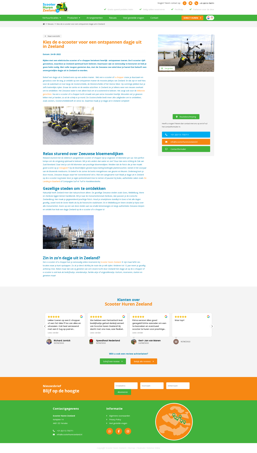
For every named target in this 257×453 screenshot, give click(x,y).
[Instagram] (127, 431)
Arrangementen (95, 17)
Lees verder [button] (53, 333)
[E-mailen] (190, 3)
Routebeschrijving (187, 116)
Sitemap (131, 448)
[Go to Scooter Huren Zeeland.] (44, 24)
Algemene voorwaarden (119, 415)
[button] (212, 326)
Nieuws (113, 17)
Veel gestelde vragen (133, 17)
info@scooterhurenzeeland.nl (184, 141)
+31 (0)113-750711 (180, 134)
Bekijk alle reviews (142, 361)
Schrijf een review (111, 361)
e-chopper (119, 77)
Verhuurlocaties (50, 17)
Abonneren (123, 392)
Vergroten (169, 68)
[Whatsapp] (184, 3)
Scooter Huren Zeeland (111, 262)
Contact (154, 17)
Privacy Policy (115, 419)
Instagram (63, 168)
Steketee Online (153, 448)
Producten (72, 17)
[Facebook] (118, 431)
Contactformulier (178, 149)
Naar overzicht (54, 36)
